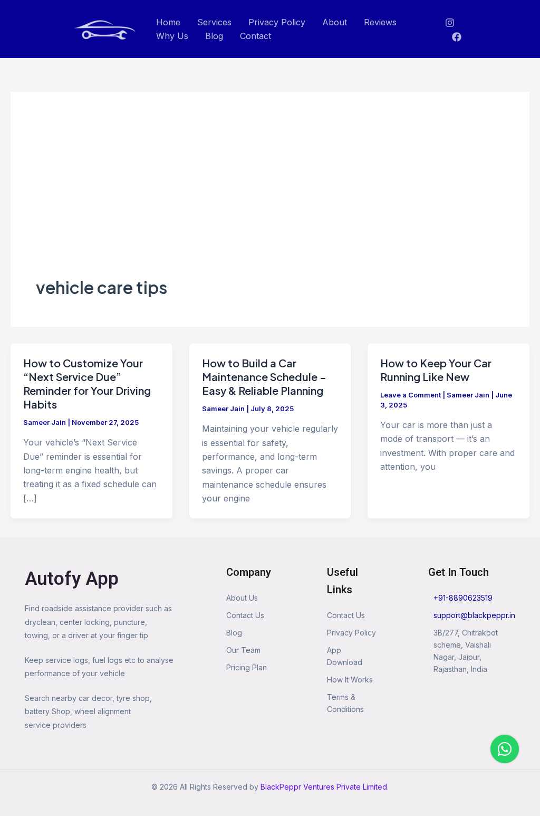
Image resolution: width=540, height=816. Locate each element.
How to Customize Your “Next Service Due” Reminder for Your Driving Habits (87, 383)
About (334, 22)
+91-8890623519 (463, 597)
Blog (214, 36)
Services (214, 22)
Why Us (172, 36)
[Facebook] (456, 37)
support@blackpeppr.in (474, 615)
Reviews (380, 22)
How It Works (350, 679)
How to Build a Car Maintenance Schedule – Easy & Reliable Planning (264, 376)
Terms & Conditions (345, 703)
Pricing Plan (246, 667)
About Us (242, 597)
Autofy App (72, 579)
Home (168, 22)
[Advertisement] (270, 196)
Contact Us (245, 615)
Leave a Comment (410, 395)
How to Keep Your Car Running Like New (435, 369)
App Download (344, 656)
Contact (255, 36)
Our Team (243, 650)
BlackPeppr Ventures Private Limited (324, 786)
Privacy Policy (276, 22)
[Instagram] (450, 22)
